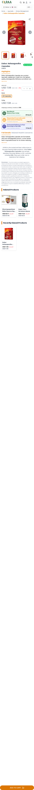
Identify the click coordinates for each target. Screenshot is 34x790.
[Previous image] (4, 32)
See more (4, 81)
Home (3, 11)
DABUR (4, 68)
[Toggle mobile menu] (30, 2)
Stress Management (22, 11)
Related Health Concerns (22, 133)
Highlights (6, 71)
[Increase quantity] (30, 88)
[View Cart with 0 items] (24, 2)
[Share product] (29, 19)
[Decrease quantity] (24, 88)
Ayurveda (10, 11)
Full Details (6, 133)
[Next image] (30, 32)
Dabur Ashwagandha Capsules (14, 13)
